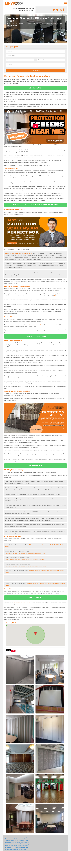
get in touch (35, 88)
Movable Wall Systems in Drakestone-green (17, 837)
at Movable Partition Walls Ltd (22, 602)
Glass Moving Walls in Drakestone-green (16, 845)
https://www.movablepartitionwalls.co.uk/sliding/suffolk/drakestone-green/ (25, 553)
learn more (35, 465)
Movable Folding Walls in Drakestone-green (17, 842)
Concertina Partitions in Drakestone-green (16, 847)
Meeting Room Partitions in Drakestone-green (17, 838)
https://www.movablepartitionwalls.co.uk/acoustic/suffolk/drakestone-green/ (26, 566)
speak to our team (35, 336)
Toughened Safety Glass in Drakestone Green (18, 253)
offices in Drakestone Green (35, 324)
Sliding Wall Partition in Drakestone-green (16, 840)
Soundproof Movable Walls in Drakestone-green (18, 844)
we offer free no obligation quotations (35, 205)
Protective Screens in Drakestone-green (16, 849)
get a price (35, 597)
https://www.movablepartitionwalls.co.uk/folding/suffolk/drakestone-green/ (26, 559)
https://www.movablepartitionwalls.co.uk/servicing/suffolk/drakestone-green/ (26, 579)
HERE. (56, 295)
